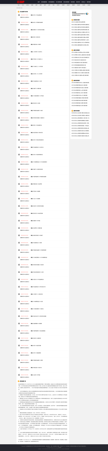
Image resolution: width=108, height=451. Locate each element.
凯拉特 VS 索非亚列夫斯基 (38, 206)
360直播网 (48, 447)
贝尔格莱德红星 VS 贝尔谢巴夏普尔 (40, 161)
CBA (23, 5)
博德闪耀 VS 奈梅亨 (37, 44)
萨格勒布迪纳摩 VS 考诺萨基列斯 (39, 250)
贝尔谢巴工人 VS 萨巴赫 (38, 66)
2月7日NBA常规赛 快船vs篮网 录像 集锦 (79, 100)
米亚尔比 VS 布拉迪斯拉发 (38, 279)
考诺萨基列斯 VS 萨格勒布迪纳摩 (39, 176)
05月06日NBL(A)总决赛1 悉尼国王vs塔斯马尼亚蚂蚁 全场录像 (84, 115)
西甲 (36, 5)
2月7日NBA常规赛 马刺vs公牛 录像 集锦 (79, 95)
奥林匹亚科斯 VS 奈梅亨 (38, 235)
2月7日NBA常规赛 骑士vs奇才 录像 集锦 (79, 92)
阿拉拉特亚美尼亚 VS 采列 (38, 272)
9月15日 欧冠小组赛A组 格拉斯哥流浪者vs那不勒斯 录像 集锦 (84, 29)
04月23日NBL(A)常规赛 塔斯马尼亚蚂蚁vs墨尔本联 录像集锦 (83, 128)
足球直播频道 (44, 1)
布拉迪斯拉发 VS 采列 (37, 81)
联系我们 (89, 1)
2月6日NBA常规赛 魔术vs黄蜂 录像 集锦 (79, 103)
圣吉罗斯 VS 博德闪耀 (37, 228)
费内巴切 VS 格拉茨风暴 (38, 213)
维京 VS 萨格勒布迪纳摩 (38, 22)
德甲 (41, 5)
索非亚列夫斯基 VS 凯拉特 (38, 264)
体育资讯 (78, 1)
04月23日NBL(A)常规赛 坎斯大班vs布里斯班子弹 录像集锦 (83, 130)
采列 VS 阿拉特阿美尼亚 (38, 154)
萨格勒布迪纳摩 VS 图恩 (38, 360)
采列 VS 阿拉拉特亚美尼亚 (38, 139)
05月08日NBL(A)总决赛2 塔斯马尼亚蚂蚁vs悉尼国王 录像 (83, 112)
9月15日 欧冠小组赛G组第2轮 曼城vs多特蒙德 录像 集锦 (83, 37)
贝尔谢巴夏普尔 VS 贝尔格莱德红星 (40, 257)
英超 (32, 5)
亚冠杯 (89, 5)
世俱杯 (63, 5)
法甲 (49, 5)
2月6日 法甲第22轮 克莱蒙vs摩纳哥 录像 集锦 (80, 70)
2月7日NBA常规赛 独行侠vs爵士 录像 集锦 (80, 87)
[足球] (19, 15)
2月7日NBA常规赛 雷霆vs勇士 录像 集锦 (79, 85)
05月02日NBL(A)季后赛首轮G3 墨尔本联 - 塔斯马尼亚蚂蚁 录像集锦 (85, 118)
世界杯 (58, 5)
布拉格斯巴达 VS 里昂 (37, 242)
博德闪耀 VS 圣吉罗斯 (37, 183)
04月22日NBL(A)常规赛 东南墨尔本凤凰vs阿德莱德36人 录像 (83, 135)
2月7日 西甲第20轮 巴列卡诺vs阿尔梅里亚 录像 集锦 (82, 57)
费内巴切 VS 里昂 (36, 103)
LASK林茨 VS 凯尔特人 (37, 51)
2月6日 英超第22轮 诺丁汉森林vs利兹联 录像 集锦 (81, 72)
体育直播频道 (51, 1)
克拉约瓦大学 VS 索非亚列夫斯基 (39, 316)
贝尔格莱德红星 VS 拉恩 (38, 301)
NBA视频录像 (59, 1)
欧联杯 (73, 5)
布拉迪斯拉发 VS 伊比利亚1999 (39, 286)
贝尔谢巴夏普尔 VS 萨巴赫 (38, 95)
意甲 (45, 5)
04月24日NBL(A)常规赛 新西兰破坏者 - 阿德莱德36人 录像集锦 (84, 123)
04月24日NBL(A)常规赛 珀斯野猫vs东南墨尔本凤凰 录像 (83, 120)
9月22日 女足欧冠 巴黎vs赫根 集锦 (78, 22)
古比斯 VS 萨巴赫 (36, 374)
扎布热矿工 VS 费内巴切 (38, 294)
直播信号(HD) (23, 17)
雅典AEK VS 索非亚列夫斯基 (38, 29)
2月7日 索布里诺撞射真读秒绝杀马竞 (79, 65)
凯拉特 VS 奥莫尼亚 (37, 338)
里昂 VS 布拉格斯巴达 (37, 125)
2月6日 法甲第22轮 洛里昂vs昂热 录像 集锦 (80, 75)
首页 (39, 1)
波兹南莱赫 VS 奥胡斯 (37, 323)
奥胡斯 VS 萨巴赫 (36, 220)
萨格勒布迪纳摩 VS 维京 (38, 110)
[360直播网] (22, 3)
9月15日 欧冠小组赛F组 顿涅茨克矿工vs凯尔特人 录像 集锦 (83, 39)
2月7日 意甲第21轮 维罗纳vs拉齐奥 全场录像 (80, 52)
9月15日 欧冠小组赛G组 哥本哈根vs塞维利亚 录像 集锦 (82, 24)
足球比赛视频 (66, 1)
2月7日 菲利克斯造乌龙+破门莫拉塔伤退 (79, 62)
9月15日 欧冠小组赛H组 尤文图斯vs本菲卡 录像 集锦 (82, 32)
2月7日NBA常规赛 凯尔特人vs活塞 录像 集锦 (80, 82)
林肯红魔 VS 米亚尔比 (37, 367)
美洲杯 (78, 5)
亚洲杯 (83, 5)
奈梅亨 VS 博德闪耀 (37, 88)
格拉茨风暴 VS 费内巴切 (38, 132)
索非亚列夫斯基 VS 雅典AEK (38, 117)
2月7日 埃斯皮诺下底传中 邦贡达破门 (79, 67)
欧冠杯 (68, 5)
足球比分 (83, 1)
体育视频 (73, 1)
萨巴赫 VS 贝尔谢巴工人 (38, 59)
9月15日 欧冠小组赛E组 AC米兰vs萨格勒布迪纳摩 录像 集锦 (83, 42)
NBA (19, 5)
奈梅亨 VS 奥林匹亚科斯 (38, 169)
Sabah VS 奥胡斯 (36, 198)
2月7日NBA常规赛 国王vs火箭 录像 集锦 (79, 90)
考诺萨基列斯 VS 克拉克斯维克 (39, 330)
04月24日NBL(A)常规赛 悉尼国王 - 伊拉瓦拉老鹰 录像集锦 (83, 125)
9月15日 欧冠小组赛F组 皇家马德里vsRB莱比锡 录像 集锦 (83, 34)
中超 (53, 5)
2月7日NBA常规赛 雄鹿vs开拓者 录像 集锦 (80, 97)
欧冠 (21, 7)
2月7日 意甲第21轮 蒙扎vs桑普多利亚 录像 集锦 (81, 54)
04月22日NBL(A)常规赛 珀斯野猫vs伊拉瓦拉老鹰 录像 (82, 133)
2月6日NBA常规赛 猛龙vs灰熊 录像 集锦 (79, 105)
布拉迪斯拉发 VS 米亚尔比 (38, 147)
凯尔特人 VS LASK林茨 (37, 73)
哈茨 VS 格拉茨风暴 (37, 345)
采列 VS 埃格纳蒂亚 (37, 352)
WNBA (27, 5)
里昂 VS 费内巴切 (36, 37)
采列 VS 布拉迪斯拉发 (37, 15)
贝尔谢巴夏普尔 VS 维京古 (38, 308)
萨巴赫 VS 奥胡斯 (36, 191)
